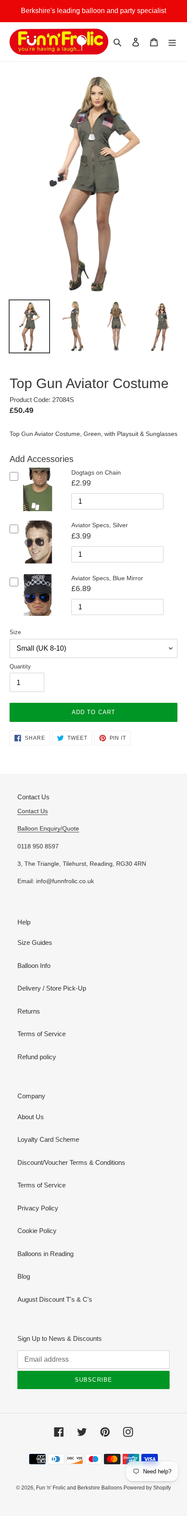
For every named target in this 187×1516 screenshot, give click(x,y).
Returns (28, 1011)
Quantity (20, 666)
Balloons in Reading (45, 1253)
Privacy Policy (37, 1208)
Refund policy (36, 1057)
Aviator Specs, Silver (99, 525)
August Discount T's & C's (54, 1299)
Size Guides (34, 942)
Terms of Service (41, 1033)
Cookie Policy (37, 1230)
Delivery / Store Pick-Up (51, 988)
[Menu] (172, 42)
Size (15, 632)
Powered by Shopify (147, 1488)
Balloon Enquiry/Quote (48, 828)
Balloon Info (33, 965)
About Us (30, 1116)
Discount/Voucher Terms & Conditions (71, 1162)
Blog (23, 1276)
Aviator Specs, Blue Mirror (107, 578)
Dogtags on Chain (96, 472)
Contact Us (32, 811)
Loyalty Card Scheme (48, 1139)
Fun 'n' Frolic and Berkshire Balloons (80, 1488)
